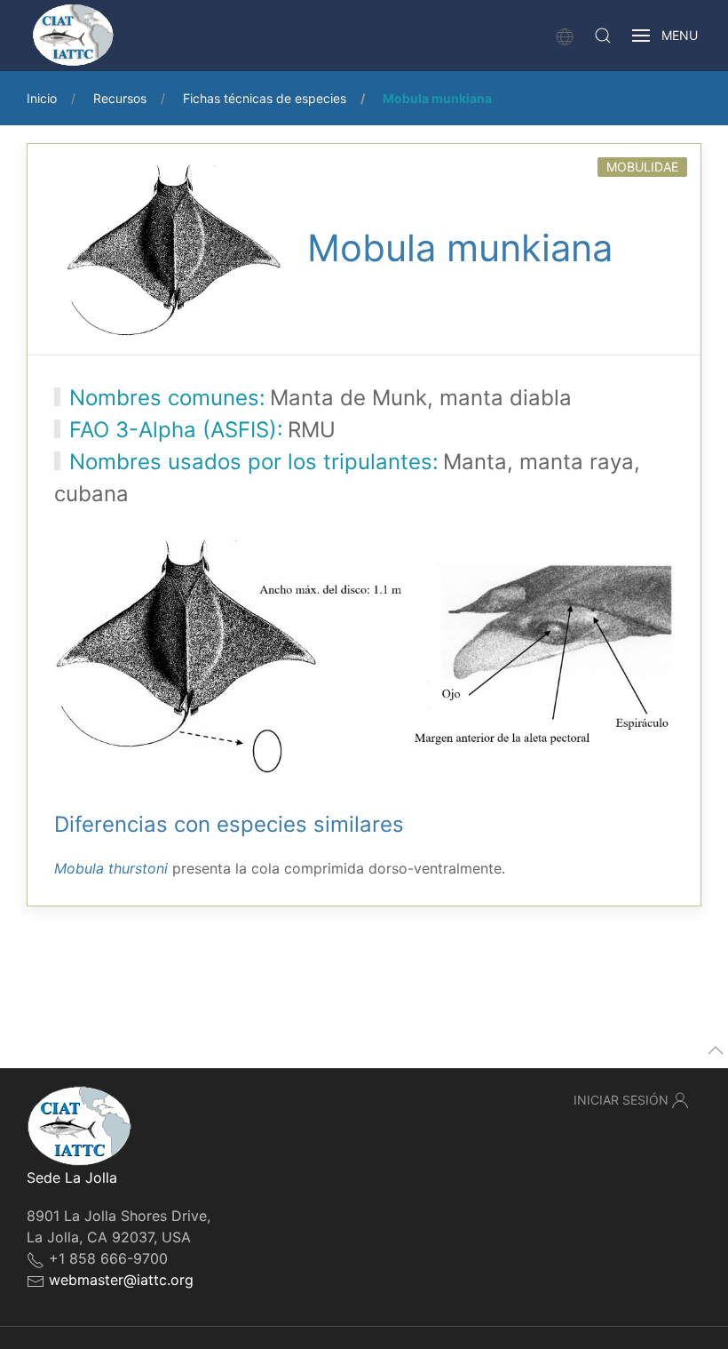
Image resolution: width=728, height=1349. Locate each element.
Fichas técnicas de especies (264, 98)
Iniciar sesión (621, 1099)
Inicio (42, 98)
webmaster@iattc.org (121, 1280)
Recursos (119, 98)
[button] (603, 35)
